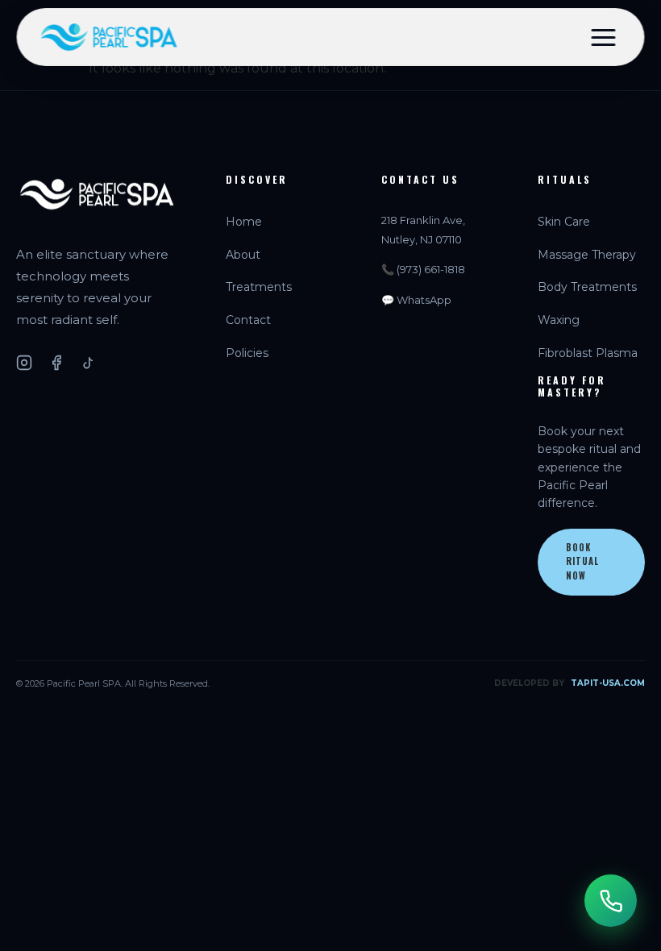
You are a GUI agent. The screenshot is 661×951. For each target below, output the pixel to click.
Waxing (559, 320)
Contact (248, 320)
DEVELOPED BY (569, 683)
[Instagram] (24, 363)
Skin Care (564, 221)
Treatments (259, 287)
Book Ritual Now (583, 561)
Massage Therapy (587, 254)
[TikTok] (89, 363)
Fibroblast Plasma (588, 353)
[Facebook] (56, 363)
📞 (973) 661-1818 (423, 269)
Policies (247, 353)
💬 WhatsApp (416, 299)
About (243, 254)
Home (244, 221)
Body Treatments (587, 287)
